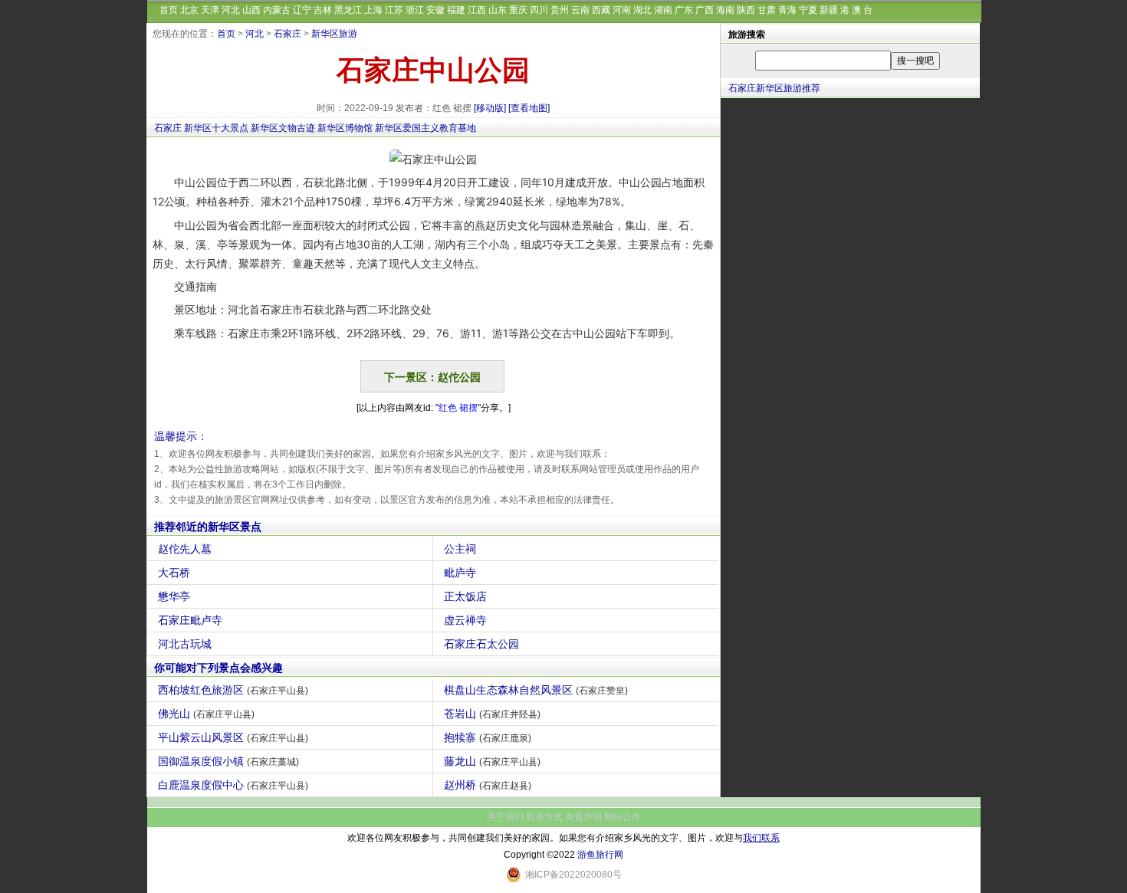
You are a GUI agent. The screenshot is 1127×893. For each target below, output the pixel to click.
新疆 (829, 10)
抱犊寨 (487, 737)
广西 (704, 10)
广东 (684, 10)
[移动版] (490, 108)
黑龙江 (348, 10)
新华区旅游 (334, 33)
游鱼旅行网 (600, 854)
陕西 (746, 10)
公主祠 (460, 549)
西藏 (601, 10)
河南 (622, 10)
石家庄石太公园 (481, 644)
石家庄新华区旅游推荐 (774, 88)
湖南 (663, 10)
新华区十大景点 (216, 128)
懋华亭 (174, 596)
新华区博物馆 (345, 128)
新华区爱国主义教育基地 (425, 128)
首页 (168, 10)
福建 (456, 10)
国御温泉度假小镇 (228, 761)
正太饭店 (465, 596)
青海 (787, 10)
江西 (477, 10)
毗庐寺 (460, 572)
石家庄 (287, 33)
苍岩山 (492, 714)
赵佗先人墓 (185, 549)
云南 (580, 10)
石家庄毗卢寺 (190, 620)
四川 (539, 10)
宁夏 (808, 10)
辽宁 (302, 10)
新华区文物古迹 (283, 128)
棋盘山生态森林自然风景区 (536, 690)
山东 (497, 10)
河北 (231, 10)
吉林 (323, 10)
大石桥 (174, 572)
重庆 (518, 10)
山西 (251, 10)
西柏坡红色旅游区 (233, 690)
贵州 (559, 10)
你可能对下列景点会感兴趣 (218, 668)
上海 (373, 10)
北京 (189, 10)
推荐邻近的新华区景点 (207, 526)
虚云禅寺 (465, 620)
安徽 (435, 10)
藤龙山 (492, 761)
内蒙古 (277, 10)
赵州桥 (487, 785)
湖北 (642, 10)
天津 (210, 10)
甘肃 (766, 10)
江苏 (394, 10)
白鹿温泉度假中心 (233, 785)
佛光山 (206, 714)
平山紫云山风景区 (233, 737)
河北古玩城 (185, 644)
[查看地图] (529, 108)
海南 (725, 10)
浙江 (415, 10)
